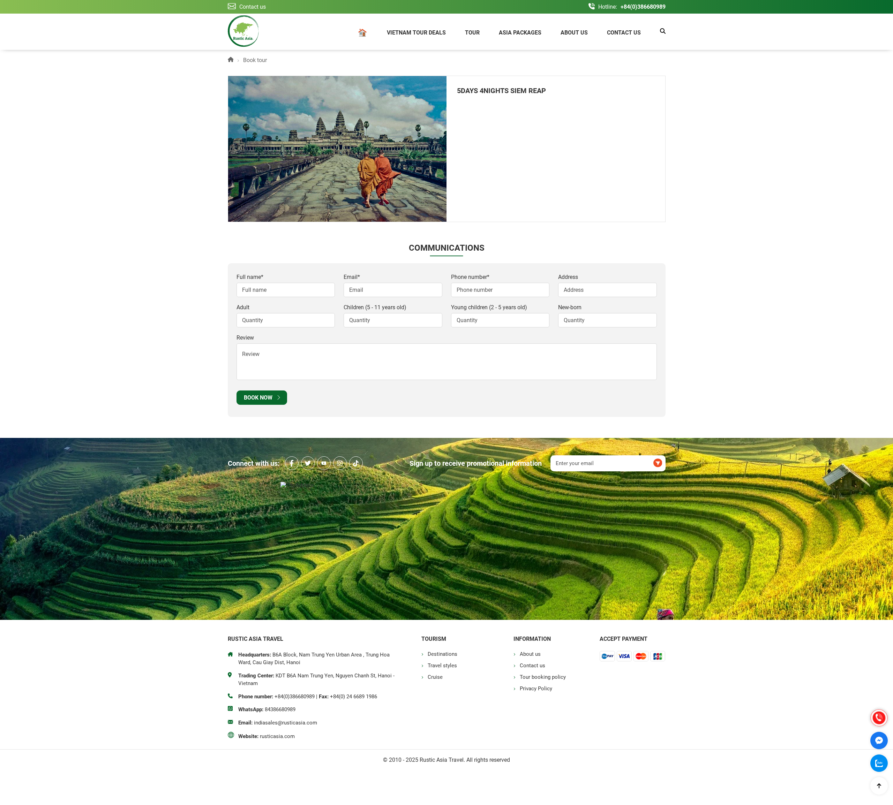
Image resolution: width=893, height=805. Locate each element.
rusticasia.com (277, 736)
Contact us (624, 32)
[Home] (362, 33)
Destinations (442, 654)
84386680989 (280, 709)
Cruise (435, 677)
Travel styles (442, 665)
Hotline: (607, 6)
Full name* (250, 277)
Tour (472, 32)
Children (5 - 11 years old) (375, 307)
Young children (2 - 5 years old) (489, 307)
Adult (243, 307)
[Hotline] (879, 718)
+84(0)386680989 (643, 6)
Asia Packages (520, 32)
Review (245, 337)
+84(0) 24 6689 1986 (353, 696)
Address (568, 277)
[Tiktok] (356, 463)
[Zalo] (879, 763)
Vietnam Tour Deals (416, 32)
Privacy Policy (536, 688)
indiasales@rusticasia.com (285, 723)
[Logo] (243, 32)
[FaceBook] (292, 463)
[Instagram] (340, 463)
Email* (352, 277)
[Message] (879, 740)
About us (574, 32)
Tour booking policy (543, 677)
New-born (569, 307)
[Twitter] (308, 463)
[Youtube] (324, 463)
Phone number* (470, 277)
